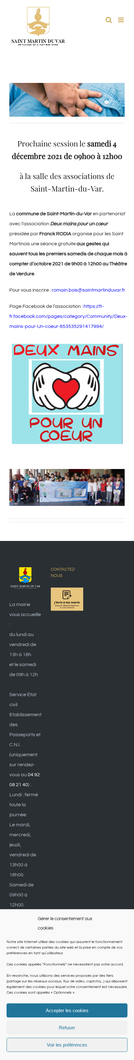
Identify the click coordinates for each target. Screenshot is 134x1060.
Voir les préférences (67, 1044)
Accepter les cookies (67, 1010)
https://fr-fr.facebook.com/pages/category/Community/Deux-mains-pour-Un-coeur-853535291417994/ (68, 316)
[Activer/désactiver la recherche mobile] (109, 20)
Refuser (67, 1027)
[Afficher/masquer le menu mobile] (121, 20)
